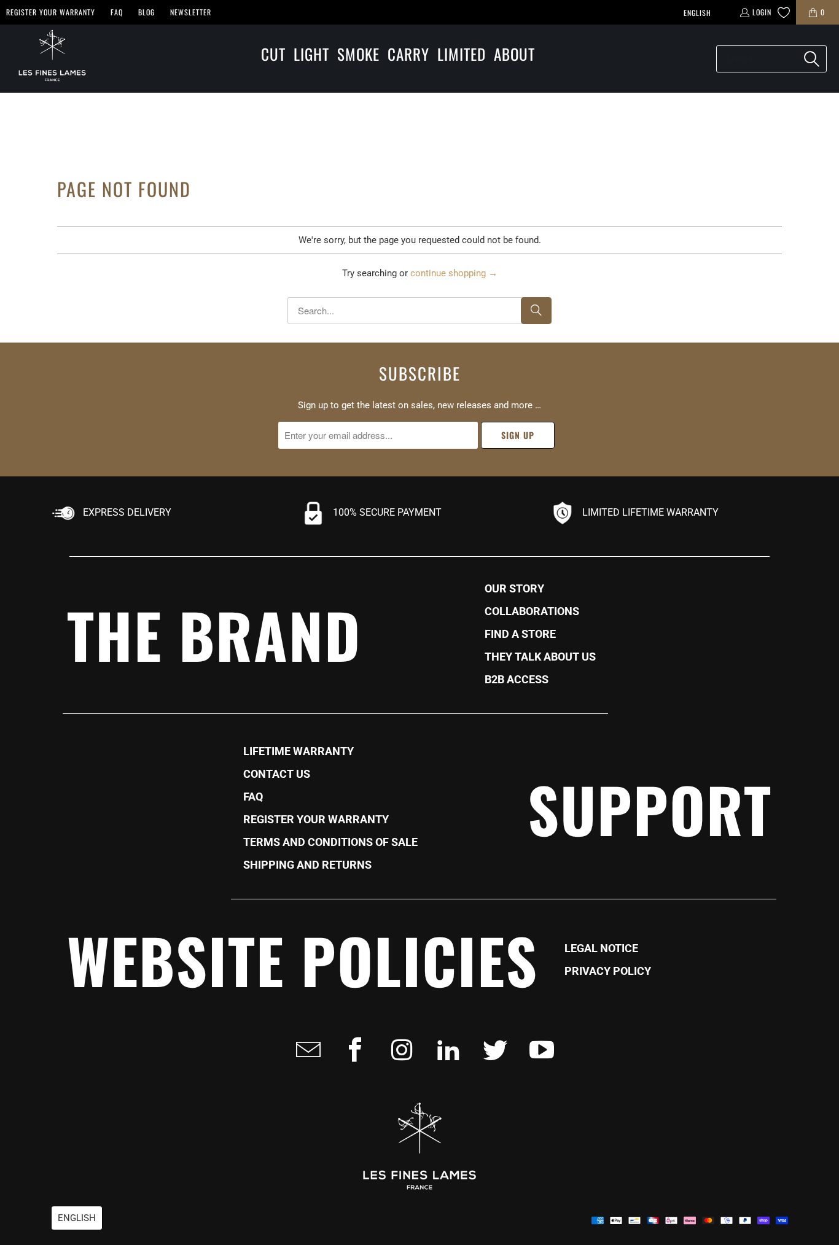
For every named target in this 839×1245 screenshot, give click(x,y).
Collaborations (532, 611)
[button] (273, 55)
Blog (146, 12)
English (697, 12)
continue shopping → (454, 273)
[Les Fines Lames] (46, 59)
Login (761, 12)
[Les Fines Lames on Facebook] (351, 1050)
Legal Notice (601, 948)
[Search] (811, 58)
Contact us (276, 774)
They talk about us (540, 657)
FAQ (117, 12)
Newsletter (190, 12)
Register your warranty (50, 12)
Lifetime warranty (298, 751)
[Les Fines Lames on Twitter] (491, 1050)
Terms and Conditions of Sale (330, 842)
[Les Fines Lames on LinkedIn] (444, 1050)
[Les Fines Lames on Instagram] (398, 1050)
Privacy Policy (607, 971)
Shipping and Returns (307, 865)
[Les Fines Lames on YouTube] (538, 1050)
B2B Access (516, 679)
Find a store (520, 634)
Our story (514, 589)
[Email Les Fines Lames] (304, 1050)
